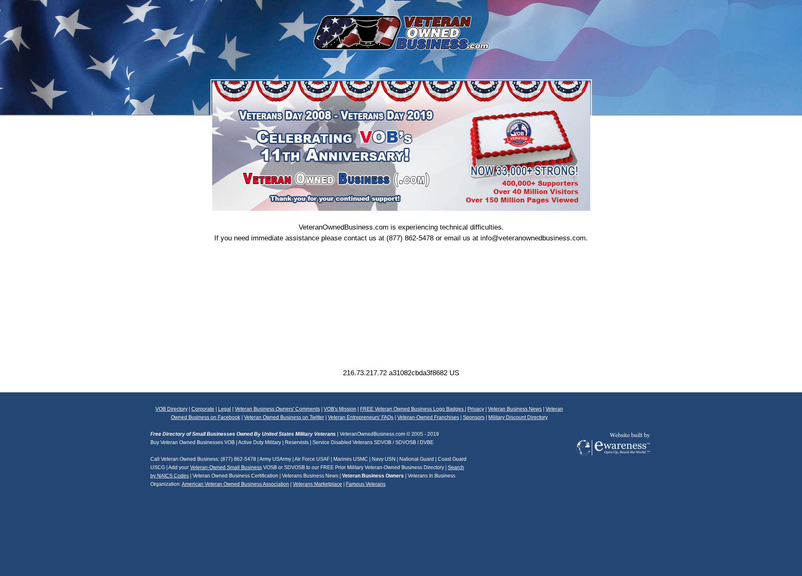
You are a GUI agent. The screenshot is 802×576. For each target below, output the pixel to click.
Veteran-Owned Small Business (226, 467)
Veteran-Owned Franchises (428, 417)
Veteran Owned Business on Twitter (284, 417)
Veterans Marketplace (317, 484)
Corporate (202, 409)
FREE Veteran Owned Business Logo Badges (412, 409)
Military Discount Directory (518, 417)
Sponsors (474, 417)
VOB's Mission (340, 409)
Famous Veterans (366, 484)
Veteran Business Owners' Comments (277, 409)
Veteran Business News (515, 409)
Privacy (475, 409)
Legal (224, 409)
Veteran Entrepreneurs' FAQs (360, 417)
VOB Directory (171, 409)
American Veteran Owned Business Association (235, 484)
